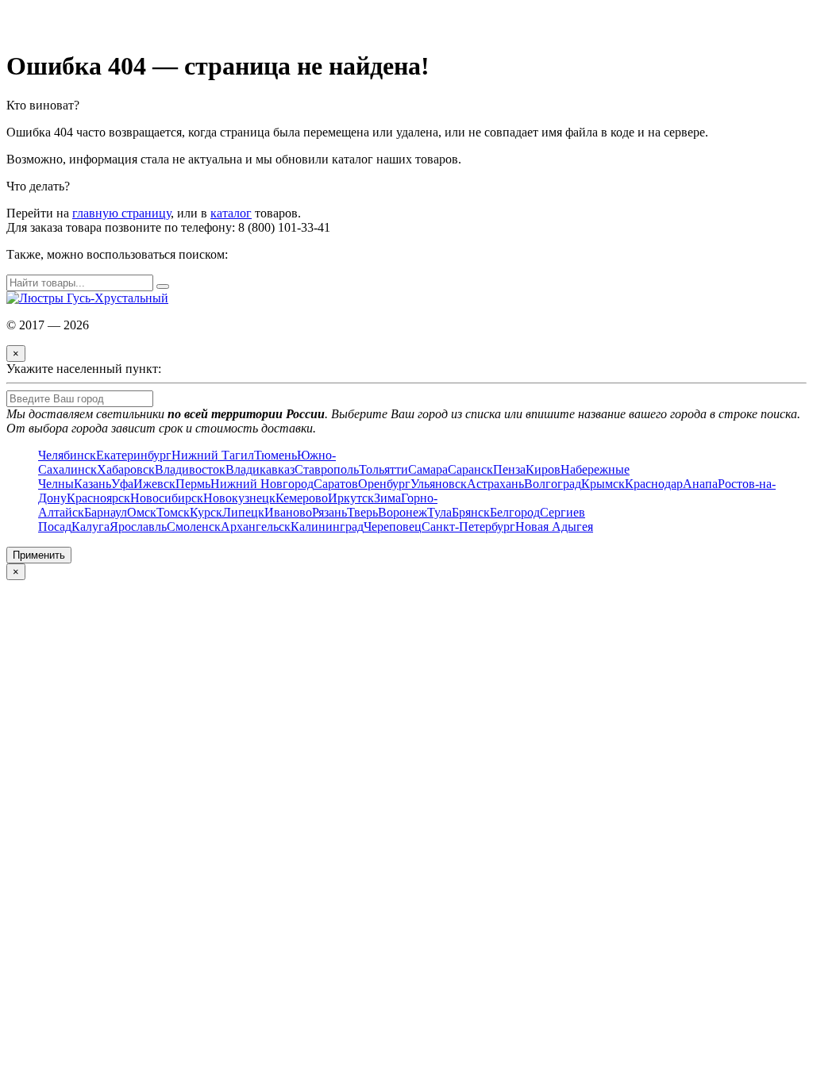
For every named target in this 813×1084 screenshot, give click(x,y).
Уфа (122, 483)
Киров (543, 469)
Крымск (603, 483)
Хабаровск (126, 469)
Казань (92, 483)
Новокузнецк (239, 498)
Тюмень (275, 455)
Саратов (336, 483)
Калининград (327, 526)
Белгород (515, 512)
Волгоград (552, 483)
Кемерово (301, 498)
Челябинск (67, 455)
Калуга (90, 526)
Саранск (470, 469)
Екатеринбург (133, 455)
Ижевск (154, 483)
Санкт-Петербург (468, 526)
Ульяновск (438, 483)
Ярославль (138, 526)
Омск (141, 512)
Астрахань (495, 483)
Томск (173, 512)
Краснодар (654, 483)
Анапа (700, 483)
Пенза (509, 469)
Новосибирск (166, 498)
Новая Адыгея (554, 526)
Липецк (243, 512)
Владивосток (190, 469)
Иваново (288, 512)
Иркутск (351, 498)
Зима (387, 498)
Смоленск (194, 526)
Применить (39, 555)
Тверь (362, 512)
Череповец (393, 526)
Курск (206, 512)
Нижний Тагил (212, 455)
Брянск (471, 512)
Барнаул (105, 512)
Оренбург (384, 483)
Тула (439, 512)
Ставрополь (327, 469)
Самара (428, 469)
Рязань (329, 512)
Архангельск (256, 526)
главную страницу (121, 213)
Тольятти (383, 469)
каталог (231, 213)
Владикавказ (260, 469)
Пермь (192, 483)
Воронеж (402, 512)
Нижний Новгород (262, 483)
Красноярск (98, 498)
